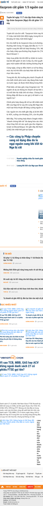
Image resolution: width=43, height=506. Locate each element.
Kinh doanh (3, 345)
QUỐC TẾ (30, 487)
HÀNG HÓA (22, 487)
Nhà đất (5, 282)
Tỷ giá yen (38, 473)
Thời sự (5, 292)
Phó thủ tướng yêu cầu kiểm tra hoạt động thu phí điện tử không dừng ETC (12, 339)
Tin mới (8, 253)
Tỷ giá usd (30, 473)
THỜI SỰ (8, 487)
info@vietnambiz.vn (13, 502)
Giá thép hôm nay (8, 477)
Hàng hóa (6, 273)
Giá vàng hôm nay (8, 473)
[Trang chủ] (2, 18)
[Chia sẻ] (2, 23)
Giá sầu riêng (20, 477)
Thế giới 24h (15, 2)
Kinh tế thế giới (29, 2)
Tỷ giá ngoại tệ (20, 473)
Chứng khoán (7, 263)
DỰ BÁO (15, 487)
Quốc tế (5, 2)
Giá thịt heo (29, 477)
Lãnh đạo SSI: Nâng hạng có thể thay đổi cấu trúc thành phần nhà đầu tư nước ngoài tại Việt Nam (39, 442)
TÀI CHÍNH (38, 487)
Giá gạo (37, 477)
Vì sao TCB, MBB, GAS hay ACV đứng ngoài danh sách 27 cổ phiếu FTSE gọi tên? (11, 317)
